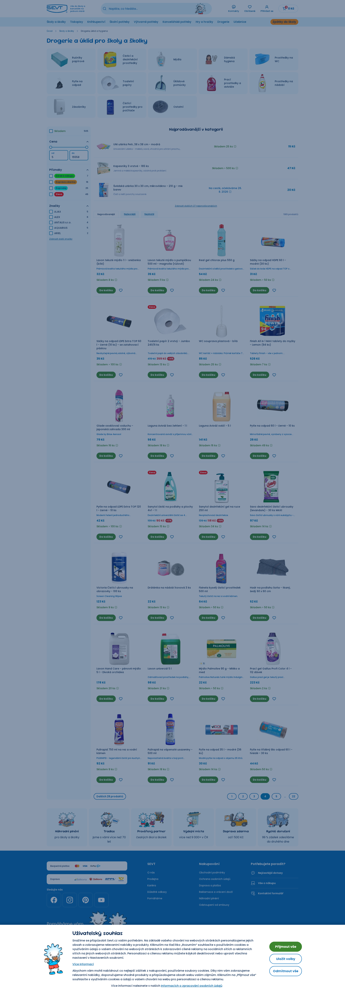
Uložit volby (285, 959)
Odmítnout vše (285, 971)
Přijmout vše (285, 946)
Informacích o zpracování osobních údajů (191, 986)
